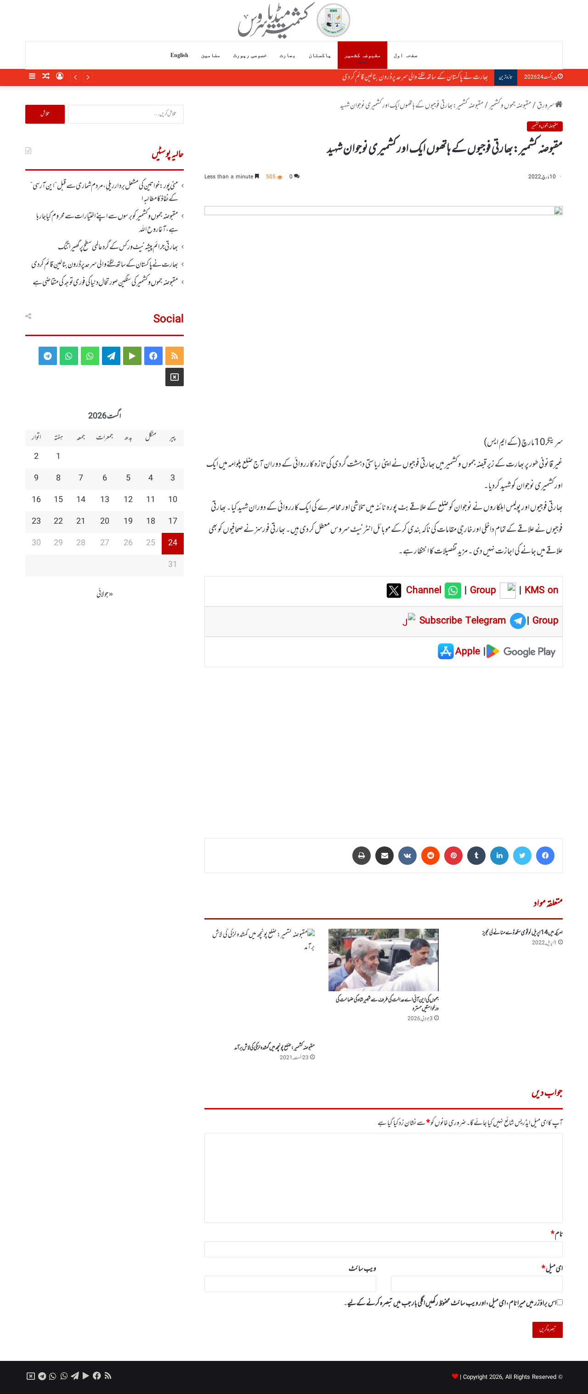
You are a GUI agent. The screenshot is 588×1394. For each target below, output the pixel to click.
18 (150, 522)
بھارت (288, 55)
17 (172, 522)
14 (80, 500)
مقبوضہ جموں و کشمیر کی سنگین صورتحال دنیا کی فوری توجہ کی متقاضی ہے (105, 282)
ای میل (552, 1269)
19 (128, 522)
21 (80, 522)
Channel (425, 591)
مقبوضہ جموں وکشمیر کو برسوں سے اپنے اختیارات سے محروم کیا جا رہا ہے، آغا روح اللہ (107, 223)
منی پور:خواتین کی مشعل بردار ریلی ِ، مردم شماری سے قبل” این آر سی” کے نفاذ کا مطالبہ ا (104, 192)
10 (172, 500)
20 (104, 522)
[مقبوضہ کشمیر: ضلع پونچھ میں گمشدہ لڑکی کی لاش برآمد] (259, 984)
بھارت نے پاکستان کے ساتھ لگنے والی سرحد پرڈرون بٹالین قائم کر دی (417, 77)
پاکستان (320, 55)
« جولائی (104, 594)
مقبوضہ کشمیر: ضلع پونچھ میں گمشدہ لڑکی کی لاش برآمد (274, 1047)
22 (58, 522)
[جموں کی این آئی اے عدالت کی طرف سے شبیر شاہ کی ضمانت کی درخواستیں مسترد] (383, 960)
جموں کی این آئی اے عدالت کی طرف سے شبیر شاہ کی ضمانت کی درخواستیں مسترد (387, 1004)
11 (150, 500)
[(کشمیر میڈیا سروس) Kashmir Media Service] (294, 20)
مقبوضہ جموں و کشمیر (510, 106)
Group (481, 591)
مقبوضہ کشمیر (362, 55)
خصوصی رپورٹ (250, 55)
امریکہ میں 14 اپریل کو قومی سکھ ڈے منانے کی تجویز (522, 932)
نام (557, 1234)
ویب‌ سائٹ (362, 1269)
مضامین (210, 55)
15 (58, 500)
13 (104, 500)
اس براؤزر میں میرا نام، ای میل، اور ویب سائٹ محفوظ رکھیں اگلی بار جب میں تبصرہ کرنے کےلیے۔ (450, 1303)
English (179, 55)
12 (128, 500)
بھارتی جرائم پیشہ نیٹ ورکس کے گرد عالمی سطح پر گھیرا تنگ (118, 247)
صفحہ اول (406, 55)
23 (36, 522)
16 (36, 500)
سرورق (546, 106)
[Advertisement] (383, 746)
